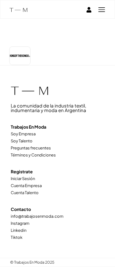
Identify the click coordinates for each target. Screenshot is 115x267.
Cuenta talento (25, 192)
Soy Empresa (23, 133)
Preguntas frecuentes (31, 147)
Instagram (20, 223)
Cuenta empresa (26, 185)
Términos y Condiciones (33, 154)
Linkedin (18, 230)
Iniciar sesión (23, 178)
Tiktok (16, 237)
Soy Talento (22, 140)
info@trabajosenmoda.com (37, 216)
